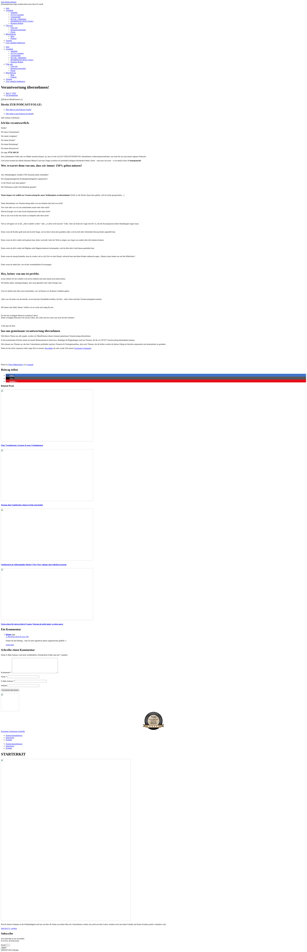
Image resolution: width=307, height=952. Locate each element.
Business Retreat (17, 23)
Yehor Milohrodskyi (15, 365)
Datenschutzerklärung (14, 735)
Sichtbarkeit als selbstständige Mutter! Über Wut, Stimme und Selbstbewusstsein (33, 565)
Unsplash (29, 365)
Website (4, 686)
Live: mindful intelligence (15, 43)
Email (3, 945)
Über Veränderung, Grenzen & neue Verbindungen (22, 445)
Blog (12, 36)
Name (4, 677)
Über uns (9, 25)
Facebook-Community (82, 348)
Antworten (10, 645)
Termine (9, 41)
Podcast (13, 38)
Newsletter (49, 348)
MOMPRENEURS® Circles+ (22, 21)
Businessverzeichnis (18, 30)
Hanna (8, 634)
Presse (13, 32)
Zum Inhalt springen (8, 2)
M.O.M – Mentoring (18, 19)
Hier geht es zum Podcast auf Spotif (19, 114)
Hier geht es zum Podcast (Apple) (18, 110)
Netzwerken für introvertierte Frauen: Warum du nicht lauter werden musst (32, 624)
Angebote (9, 10)
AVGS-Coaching (17, 15)
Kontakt (9, 740)
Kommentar (6, 672)
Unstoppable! (16, 17)
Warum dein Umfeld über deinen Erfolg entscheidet (22, 505)
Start (7, 8)
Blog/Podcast (11, 34)
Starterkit (14, 13)
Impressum (10, 738)
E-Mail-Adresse (7, 681)
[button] (10, 375)
